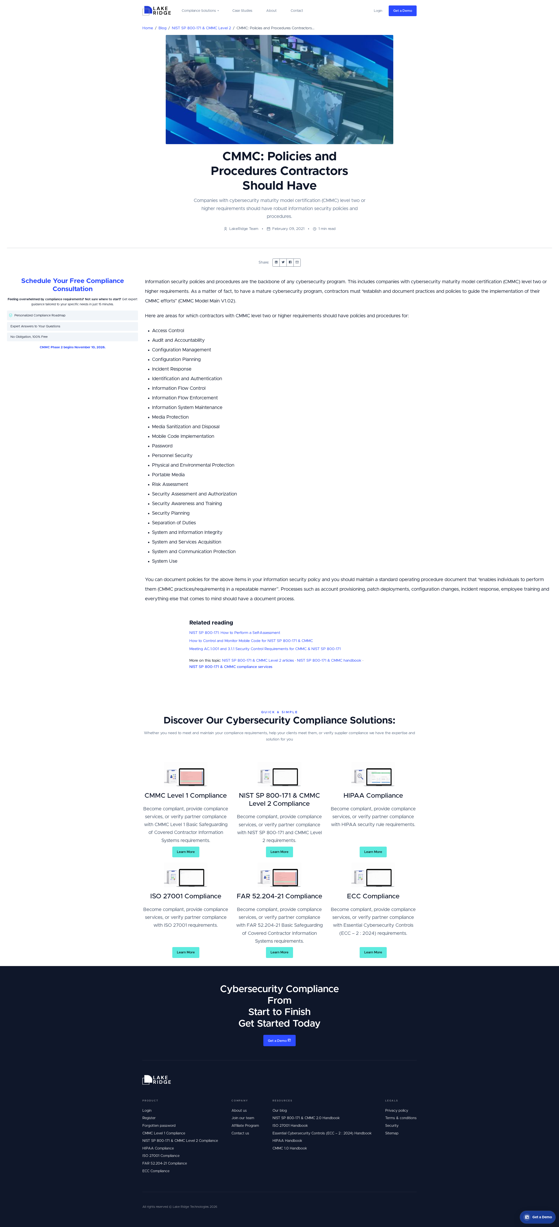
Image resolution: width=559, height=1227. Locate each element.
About (271, 10)
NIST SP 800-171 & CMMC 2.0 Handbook (306, 1118)
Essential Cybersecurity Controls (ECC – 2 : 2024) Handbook (322, 1133)
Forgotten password (159, 1125)
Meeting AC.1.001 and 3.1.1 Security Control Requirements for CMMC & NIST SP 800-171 (265, 649)
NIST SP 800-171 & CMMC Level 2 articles (258, 661)
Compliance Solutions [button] (199, 10)
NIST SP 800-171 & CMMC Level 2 (201, 28)
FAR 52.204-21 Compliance (164, 1163)
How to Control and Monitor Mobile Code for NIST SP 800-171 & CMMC (251, 641)
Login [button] (378, 10)
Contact (297, 10)
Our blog (280, 1110)
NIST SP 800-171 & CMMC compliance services (230, 667)
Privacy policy (396, 1110)
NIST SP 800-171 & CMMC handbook (329, 661)
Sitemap (392, 1133)
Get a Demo (402, 10)
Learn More (186, 852)
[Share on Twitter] (283, 262)
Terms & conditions (401, 1118)
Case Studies (242, 10)
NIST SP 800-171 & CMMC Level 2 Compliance (180, 1140)
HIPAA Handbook (287, 1140)
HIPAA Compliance (158, 1148)
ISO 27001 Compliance (160, 1156)
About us (239, 1110)
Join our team (242, 1118)
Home (147, 28)
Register (149, 1118)
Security (392, 1125)
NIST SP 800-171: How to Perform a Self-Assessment (234, 633)
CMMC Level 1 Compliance (163, 1133)
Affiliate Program (245, 1125)
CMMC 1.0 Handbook (290, 1148)
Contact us (240, 1133)
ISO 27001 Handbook (290, 1125)
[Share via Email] (297, 262)
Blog (162, 28)
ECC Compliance (155, 1171)
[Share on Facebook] (290, 262)
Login (147, 1110)
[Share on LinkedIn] (276, 262)
